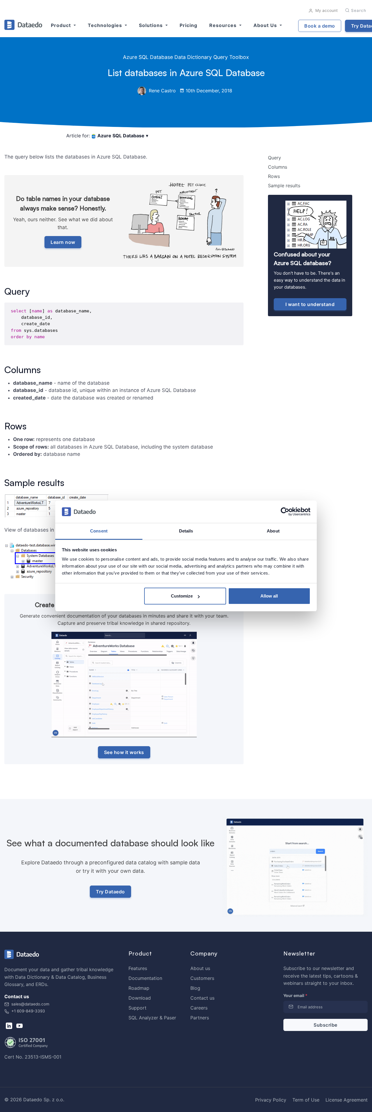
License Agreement (347, 1100)
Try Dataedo (110, 892)
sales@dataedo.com (30, 1004)
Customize (182, 595)
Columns (277, 167)
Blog (195, 988)
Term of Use (305, 1100)
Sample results (284, 185)
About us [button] (265, 25)
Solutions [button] (151, 25)
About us (200, 968)
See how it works (124, 752)
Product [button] (61, 25)
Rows (274, 176)
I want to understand (310, 304)
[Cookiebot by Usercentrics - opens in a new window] (285, 512)
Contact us (202, 998)
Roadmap (138, 988)
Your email (295, 995)
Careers (199, 1008)
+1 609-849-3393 (27, 1011)
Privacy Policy (270, 1100)
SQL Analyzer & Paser (152, 1018)
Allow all (269, 595)
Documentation (145, 978)
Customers (202, 978)
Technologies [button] (106, 25)
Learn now (63, 242)
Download (139, 998)
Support (137, 1008)
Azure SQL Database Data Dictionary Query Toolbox (186, 57)
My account (326, 10)
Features (137, 968)
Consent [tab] (99, 530)
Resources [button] (223, 25)
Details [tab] (186, 530)
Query (274, 158)
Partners (199, 1018)
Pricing (188, 25)
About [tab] (273, 530)
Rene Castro (161, 90)
